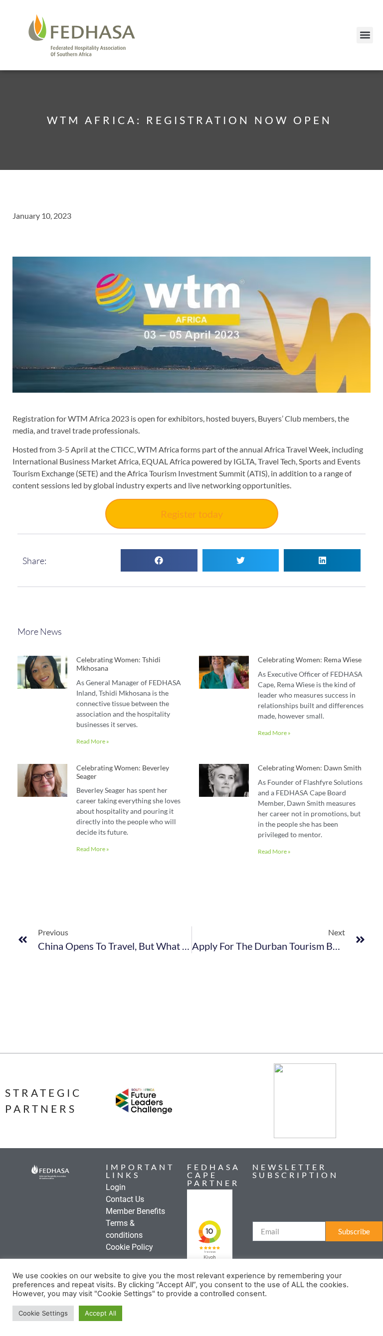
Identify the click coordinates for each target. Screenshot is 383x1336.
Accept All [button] (100, 1313)
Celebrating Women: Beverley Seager (122, 771)
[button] (365, 35)
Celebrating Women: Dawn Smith (310, 767)
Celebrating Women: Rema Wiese (310, 659)
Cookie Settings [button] (43, 1313)
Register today (192, 514)
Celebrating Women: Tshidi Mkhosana (118, 663)
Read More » (92, 741)
